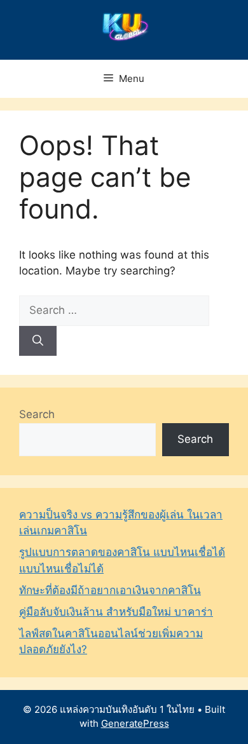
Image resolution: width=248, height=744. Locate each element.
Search (37, 414)
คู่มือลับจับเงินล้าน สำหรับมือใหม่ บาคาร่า (116, 611)
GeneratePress (135, 723)
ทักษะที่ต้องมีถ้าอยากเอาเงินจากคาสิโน (110, 590)
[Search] (38, 341)
